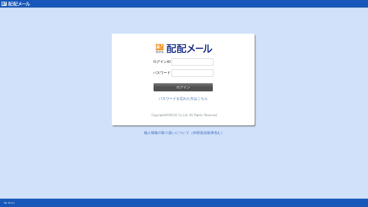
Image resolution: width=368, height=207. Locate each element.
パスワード (162, 73)
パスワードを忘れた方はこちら (183, 98)
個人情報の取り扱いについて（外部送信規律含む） (184, 133)
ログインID (162, 62)
